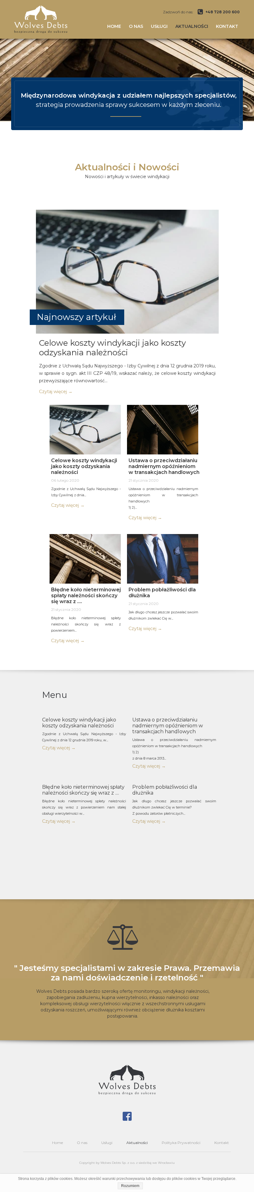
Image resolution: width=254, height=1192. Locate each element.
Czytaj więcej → (59, 748)
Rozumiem (130, 1186)
